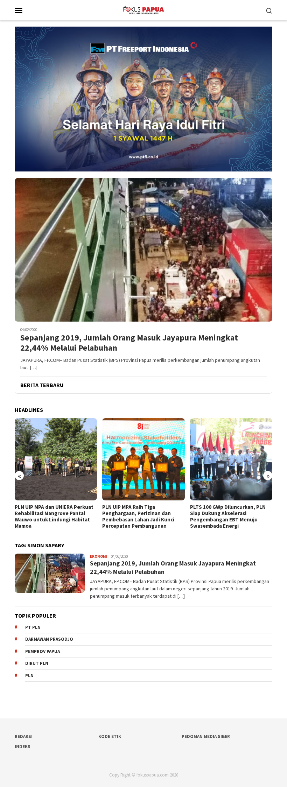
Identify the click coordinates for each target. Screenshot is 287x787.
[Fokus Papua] (143, 9)
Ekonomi (98, 556)
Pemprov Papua (42, 651)
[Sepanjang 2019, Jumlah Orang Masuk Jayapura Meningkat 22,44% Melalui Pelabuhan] (143, 250)
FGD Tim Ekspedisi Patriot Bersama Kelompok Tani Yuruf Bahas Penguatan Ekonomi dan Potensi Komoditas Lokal (227, 516)
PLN (29, 676)
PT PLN (33, 627)
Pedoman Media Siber (206, 736)
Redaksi (24, 736)
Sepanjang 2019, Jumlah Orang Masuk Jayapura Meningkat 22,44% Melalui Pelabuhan (129, 343)
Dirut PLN (36, 663)
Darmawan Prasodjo (49, 639)
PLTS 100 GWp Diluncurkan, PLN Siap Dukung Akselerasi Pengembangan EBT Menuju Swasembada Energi (140, 516)
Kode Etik (109, 736)
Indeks (22, 747)
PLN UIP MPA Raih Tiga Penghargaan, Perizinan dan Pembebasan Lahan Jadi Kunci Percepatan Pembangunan (51, 516)
